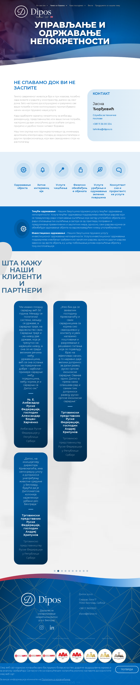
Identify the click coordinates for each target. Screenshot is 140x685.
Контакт (39, 17)
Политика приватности (36, 638)
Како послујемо (76, 6)
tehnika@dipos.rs (102, 129)
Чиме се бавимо (57, 6)
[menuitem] (51, 19)
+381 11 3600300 (87, 608)
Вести (90, 6)
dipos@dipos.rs (88, 613)
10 (87, 571)
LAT (47, 17)
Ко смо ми (41, 6)
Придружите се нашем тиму (107, 6)
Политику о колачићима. (56, 679)
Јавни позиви (107, 638)
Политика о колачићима (85, 638)
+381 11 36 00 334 (102, 124)
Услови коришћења (60, 638)
